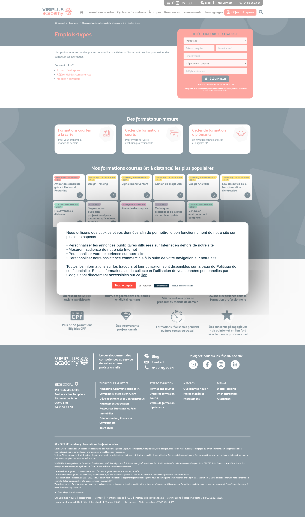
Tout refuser (144, 285)
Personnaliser (162, 286)
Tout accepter (124, 285)
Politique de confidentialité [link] (182, 286)
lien (144, 275)
